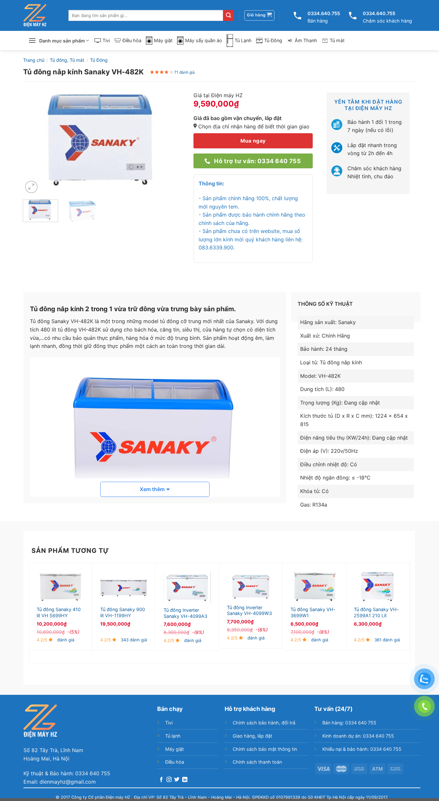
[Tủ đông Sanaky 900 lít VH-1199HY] (124, 586)
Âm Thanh (306, 40)
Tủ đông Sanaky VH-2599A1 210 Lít (376, 612)
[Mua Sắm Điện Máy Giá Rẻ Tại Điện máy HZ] (34, 16)
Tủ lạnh (173, 736)
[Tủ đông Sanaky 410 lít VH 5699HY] (60, 586)
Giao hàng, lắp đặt (252, 736)
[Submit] (228, 15)
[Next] (172, 141)
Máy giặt (163, 40)
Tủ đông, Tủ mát (67, 60)
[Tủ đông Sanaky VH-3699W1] (314, 586)
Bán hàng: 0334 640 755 (349, 722)
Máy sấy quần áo (203, 40)
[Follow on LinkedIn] (184, 780)
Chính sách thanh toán (257, 762)
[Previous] (34, 141)
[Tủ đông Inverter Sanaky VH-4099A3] (187, 587)
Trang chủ (33, 60)
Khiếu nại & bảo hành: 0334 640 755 (361, 749)
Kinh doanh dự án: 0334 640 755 (358, 736)
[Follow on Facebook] (161, 780)
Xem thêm (152, 489)
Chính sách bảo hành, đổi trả (264, 722)
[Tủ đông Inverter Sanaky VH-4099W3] (250, 586)
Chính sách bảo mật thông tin (265, 749)
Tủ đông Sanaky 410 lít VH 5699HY (59, 612)
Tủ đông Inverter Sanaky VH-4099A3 (185, 613)
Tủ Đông (273, 40)
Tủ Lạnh (243, 40)
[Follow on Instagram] (169, 780)
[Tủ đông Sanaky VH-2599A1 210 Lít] (377, 586)
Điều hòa (131, 40)
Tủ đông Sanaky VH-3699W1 (313, 612)
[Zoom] (31, 187)
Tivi (106, 40)
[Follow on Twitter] (176, 780)
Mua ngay (253, 141)
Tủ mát (337, 40)
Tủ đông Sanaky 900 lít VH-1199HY (122, 612)
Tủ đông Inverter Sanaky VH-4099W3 (249, 610)
